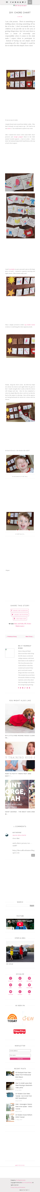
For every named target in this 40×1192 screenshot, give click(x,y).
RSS (29, 994)
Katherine (17, 832)
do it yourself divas (24, 647)
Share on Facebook (20, 610)
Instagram (29, 981)
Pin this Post (21, 618)
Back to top (24, 1190)
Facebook (10, 981)
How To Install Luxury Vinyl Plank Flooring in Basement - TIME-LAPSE (24, 1085)
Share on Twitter (21, 614)
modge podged (19, 137)
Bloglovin (29, 987)
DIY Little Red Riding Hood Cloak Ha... (20, 737)
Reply (33, 855)
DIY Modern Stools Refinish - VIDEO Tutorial (24, 1116)
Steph (20, 987)
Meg (11, 987)
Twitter (20, 981)
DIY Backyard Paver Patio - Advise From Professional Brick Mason (23, 1075)
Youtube (10, 994)
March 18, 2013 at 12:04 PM (19, 835)
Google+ (20, 994)
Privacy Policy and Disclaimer (18, 1187)
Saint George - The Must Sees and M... (20, 813)
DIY (25, 624)
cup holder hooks (29, 325)
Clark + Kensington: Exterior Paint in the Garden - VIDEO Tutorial (23, 1106)
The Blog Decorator (21, 1180)
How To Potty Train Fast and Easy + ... (18, 775)
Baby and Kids (18, 624)
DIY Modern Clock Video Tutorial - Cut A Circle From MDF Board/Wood (23, 1096)
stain (9, 128)
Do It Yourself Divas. (27, 1182)
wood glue (12, 269)
